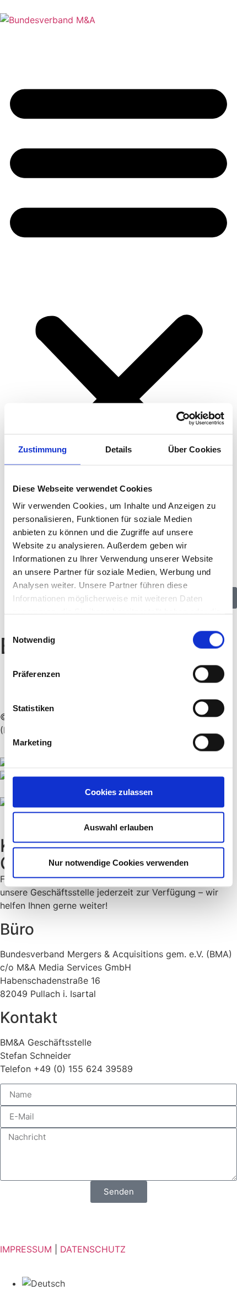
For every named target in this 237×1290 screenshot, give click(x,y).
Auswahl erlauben (118, 826)
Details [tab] (118, 449)
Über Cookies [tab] (194, 449)
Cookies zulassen (119, 791)
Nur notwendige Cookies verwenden (118, 862)
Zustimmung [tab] (42, 449)
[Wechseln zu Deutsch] (43, 1283)
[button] (118, 280)
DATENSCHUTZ (93, 1249)
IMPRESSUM (26, 1249)
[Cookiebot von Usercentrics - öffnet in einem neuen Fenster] (176, 419)
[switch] (208, 674)
